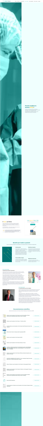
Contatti (39, 1)
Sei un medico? (26, 1)
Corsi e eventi (35, 1)
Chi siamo (18, 1)
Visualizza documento (36, 326)
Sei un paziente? (31, 1)
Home (15, 1)
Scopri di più (33, 224)
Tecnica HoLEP (22, 1)
